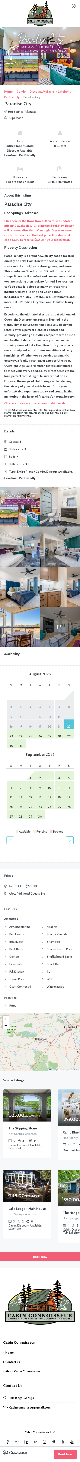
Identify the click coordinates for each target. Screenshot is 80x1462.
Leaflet (53, 1069)
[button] (6, 1019)
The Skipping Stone (23, 1128)
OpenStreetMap (64, 1069)
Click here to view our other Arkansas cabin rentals (34, 403)
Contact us (12, 1362)
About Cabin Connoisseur (22, 1371)
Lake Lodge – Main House (27, 1209)
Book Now (40, 1257)
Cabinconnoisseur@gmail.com (30, 1407)
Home (9, 1352)
